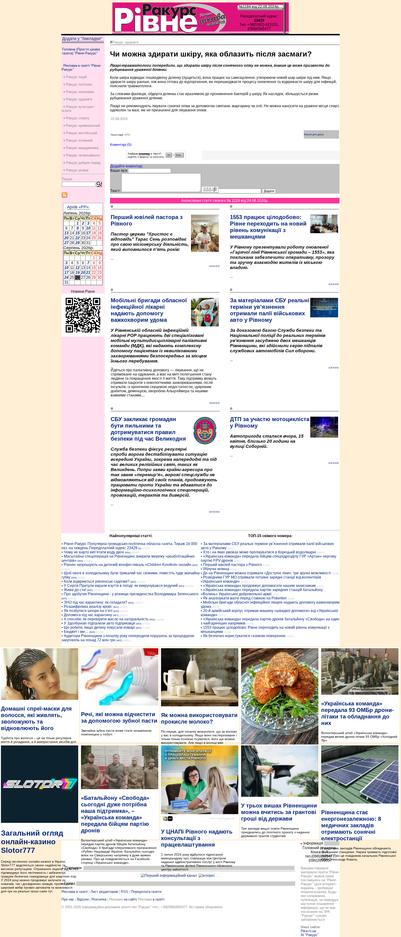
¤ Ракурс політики (77, 84)
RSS (124, 892)
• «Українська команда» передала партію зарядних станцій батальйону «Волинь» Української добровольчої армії (262, 592)
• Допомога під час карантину (86, 615)
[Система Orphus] (156, 157)
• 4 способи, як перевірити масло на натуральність (105, 619)
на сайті (130, 899)
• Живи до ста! (73, 590)
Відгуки (83, 899)
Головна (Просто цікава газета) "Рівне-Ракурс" (81, 51)
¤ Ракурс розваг (76, 170)
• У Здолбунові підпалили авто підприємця (98, 623)
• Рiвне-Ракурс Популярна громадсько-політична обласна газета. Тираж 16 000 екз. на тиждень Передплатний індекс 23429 (129, 546)
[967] (116, 615)
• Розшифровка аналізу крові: (86, 606)
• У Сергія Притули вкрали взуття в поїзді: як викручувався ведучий (119, 586)
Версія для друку (314, 134)
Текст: (115, 191)
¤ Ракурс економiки (78, 92)
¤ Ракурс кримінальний (81, 125)
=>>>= (214, 266)
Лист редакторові (104, 892)
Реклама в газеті (74, 892)
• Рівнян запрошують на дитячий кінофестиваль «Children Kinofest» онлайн (126, 565)
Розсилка (98, 899)
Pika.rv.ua (308, 931)
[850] (116, 611)
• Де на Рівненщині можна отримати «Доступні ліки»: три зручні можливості (266, 573)
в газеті (158, 899)
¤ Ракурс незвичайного (81, 155)
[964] (127, 552)
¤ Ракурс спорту (76, 118)
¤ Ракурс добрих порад (81, 163)
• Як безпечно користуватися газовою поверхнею (243, 636)
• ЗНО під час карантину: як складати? (94, 602)
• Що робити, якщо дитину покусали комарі (98, 627)
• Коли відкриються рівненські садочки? (95, 581)
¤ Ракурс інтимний (77, 140)
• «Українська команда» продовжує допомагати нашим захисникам (258, 586)
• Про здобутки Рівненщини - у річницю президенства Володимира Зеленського (129, 594)
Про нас (67, 899)
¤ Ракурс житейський (80, 133)
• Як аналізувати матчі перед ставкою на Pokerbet (243, 598)
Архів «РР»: (78, 207)
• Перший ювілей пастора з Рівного (231, 565)
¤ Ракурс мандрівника (80, 148)
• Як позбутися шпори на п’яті (87, 611)
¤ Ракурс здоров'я (77, 99)
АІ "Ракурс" (310, 935)
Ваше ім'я (118, 171)
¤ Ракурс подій (75, 77)
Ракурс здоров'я (125, 42)
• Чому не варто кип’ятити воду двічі (92, 552)
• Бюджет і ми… (74, 632)
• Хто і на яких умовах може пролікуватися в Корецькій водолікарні (258, 552)
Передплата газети (146, 892)
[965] (80, 561)
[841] (116, 607)
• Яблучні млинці (215, 569)
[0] (139, 548)
